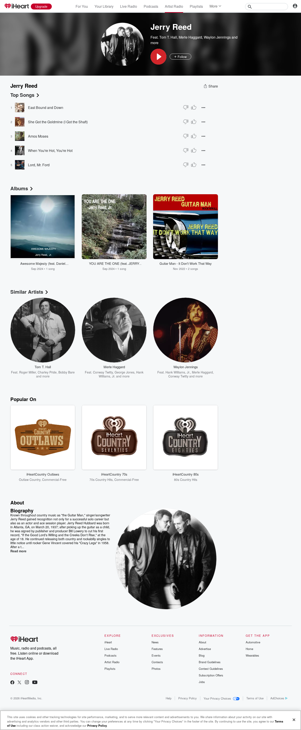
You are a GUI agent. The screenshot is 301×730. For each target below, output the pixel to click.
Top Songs (22, 94)
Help (168, 698)
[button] (158, 57)
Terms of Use (255, 698)
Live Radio (128, 6)
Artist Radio (174, 6)
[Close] (294, 719)
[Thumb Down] (186, 107)
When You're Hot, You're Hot (50, 150)
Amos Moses (38, 136)
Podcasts (151, 6)
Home (249, 649)
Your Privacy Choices (217, 698)
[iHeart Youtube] (34, 682)
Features (157, 649)
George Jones (124, 372)
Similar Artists (26, 291)
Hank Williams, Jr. (177, 372)
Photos (156, 669)
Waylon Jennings (217, 37)
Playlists (196, 6)
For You (82, 6)
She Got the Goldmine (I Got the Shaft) (58, 121)
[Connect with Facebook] (12, 682)
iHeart (108, 642)
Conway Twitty (103, 372)
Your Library (104, 6)
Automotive (253, 642)
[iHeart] (16, 6)
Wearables (252, 655)
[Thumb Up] (194, 107)
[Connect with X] (19, 682)
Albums (19, 188)
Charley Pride (47, 372)
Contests (157, 662)
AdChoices (277, 698)
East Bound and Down (45, 107)
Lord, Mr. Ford (39, 164)
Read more (18, 551)
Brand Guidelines (210, 662)
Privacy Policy (187, 698)
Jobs (202, 682)
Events (156, 655)
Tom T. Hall (168, 37)
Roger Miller (27, 372)
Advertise (205, 649)
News (155, 642)
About (202, 642)
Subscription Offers (211, 675)
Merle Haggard (190, 37)
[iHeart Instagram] (27, 682)
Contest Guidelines (211, 669)
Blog (201, 655)
